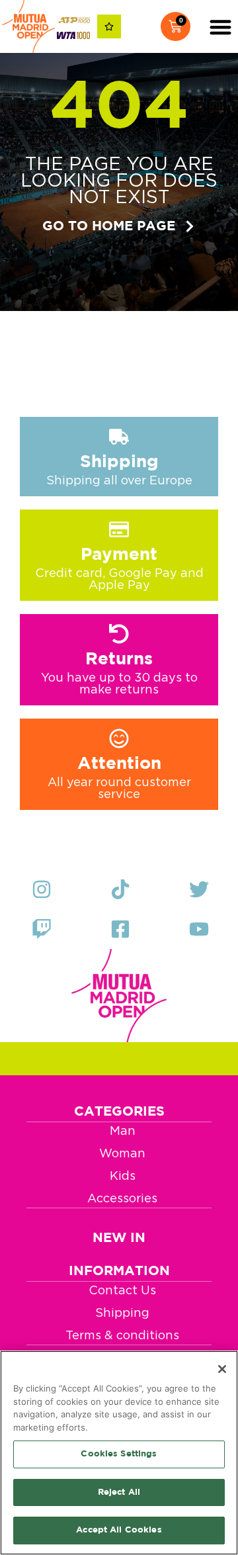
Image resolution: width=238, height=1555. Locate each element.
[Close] (222, 1369)
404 (119, 108)
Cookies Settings (119, 1454)
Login (143, 26)
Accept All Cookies (118, 1530)
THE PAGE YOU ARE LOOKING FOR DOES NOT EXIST (119, 180)
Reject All (119, 1492)
